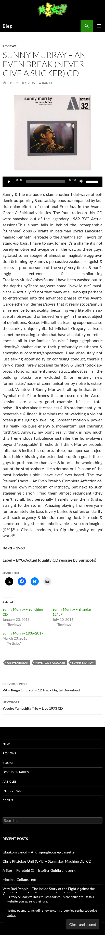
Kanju (47, 83)
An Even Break (17, 662)
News (7, 744)
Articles (9, 781)
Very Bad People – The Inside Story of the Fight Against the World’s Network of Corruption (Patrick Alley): (49, 890)
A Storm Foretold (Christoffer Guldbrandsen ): (39, 870)
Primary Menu (99, 26)
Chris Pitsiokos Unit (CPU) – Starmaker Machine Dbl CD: (48, 861)
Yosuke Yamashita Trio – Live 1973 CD (33, 705)
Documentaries (16, 772)
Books (8, 763)
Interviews (12, 791)
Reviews (10, 46)
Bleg (7, 26)
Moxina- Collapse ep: (19, 879)
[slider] (93, 181)
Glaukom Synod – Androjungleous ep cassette (38, 852)
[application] (52, 182)
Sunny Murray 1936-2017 (23, 633)
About (8, 800)
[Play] (9, 181)
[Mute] (81, 181)
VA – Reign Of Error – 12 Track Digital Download (41, 687)
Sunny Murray (83, 662)
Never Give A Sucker (50, 662)
